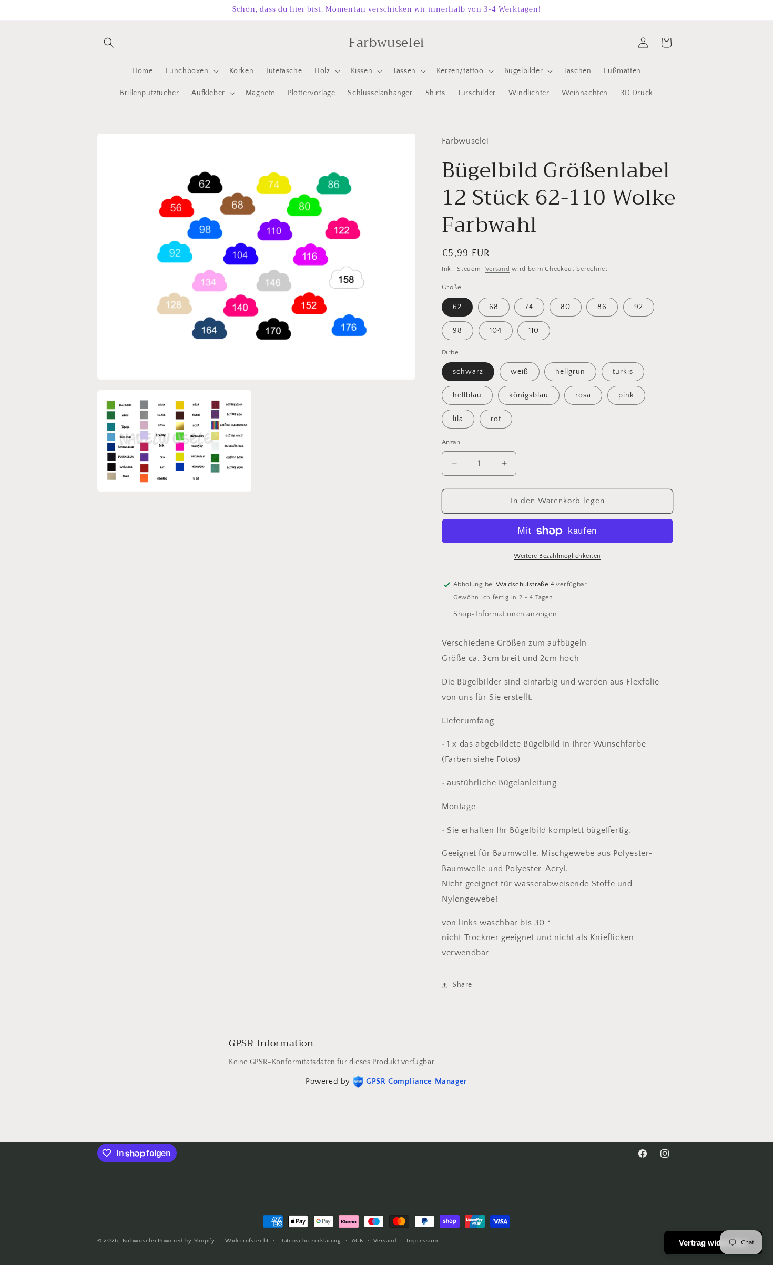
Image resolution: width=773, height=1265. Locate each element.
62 (457, 307)
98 (457, 331)
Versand (497, 269)
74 (529, 307)
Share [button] (462, 985)
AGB (357, 1241)
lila (458, 419)
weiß (519, 372)
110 (533, 331)
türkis (623, 372)
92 (638, 307)
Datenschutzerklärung (310, 1241)
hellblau (467, 395)
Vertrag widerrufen (713, 1242)
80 (566, 307)
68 (494, 307)
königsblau (528, 395)
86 (602, 307)
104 (496, 331)
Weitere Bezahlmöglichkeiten (557, 556)
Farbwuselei (139, 1241)
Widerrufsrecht (247, 1241)
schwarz (468, 372)
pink (626, 395)
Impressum (422, 1241)
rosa (583, 395)
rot (496, 419)
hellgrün (570, 372)
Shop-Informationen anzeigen (505, 614)
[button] (108, 42)
